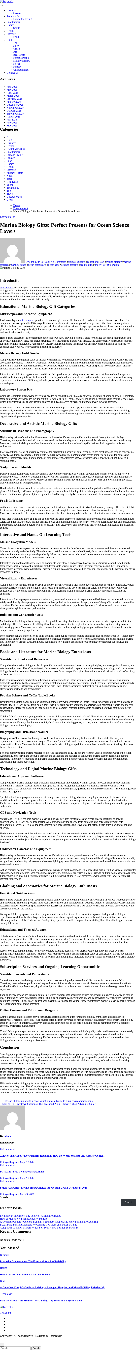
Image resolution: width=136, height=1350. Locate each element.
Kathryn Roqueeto (10, 1162)
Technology (13, 16)
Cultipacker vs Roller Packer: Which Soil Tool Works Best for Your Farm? (39, 1227)
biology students (76, 261)
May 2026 (12, 89)
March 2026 (13, 95)
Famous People (21, 57)
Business (11, 10)
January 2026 (14, 101)
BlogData (40, 1335)
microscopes (26, 320)
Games (10, 25)
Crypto (17, 13)
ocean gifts (53, 264)
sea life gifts (86, 264)
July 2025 (12, 119)
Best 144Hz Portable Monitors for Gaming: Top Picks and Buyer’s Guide (38, 1224)
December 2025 (15, 104)
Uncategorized (21, 69)
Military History (21, 60)
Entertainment (14, 22)
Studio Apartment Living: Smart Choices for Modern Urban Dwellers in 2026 (43, 1187)
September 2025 (15, 113)
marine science (18, 264)
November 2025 (15, 107)
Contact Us (12, 72)
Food (16, 36)
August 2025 (13, 116)
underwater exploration (107, 264)
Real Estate (19, 54)
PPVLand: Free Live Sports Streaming (22, 1171)
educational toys (95, 261)
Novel (16, 63)
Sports (16, 28)
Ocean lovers (7, 287)
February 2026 (14, 98)
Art (15, 51)
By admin (30, 261)
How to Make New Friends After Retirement (23, 1218)
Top (15, 42)
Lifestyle (11, 33)
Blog (9, 39)
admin (7, 1136)
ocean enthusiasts (37, 264)
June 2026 (12, 86)
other (16, 45)
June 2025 (12, 122)
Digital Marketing (22, 19)
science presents (69, 264)
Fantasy (17, 66)
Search (4, 1197)
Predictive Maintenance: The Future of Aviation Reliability (30, 1215)
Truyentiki (5, 1312)
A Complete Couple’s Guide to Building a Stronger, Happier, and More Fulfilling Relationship (49, 1221)
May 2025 (12, 125)
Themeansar (55, 1335)
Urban (16, 48)
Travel (10, 193)
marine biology (114, 261)
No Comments (59, 261)
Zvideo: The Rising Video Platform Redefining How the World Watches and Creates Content (52, 1155)
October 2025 (14, 110)
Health (10, 31)
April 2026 (12, 92)
